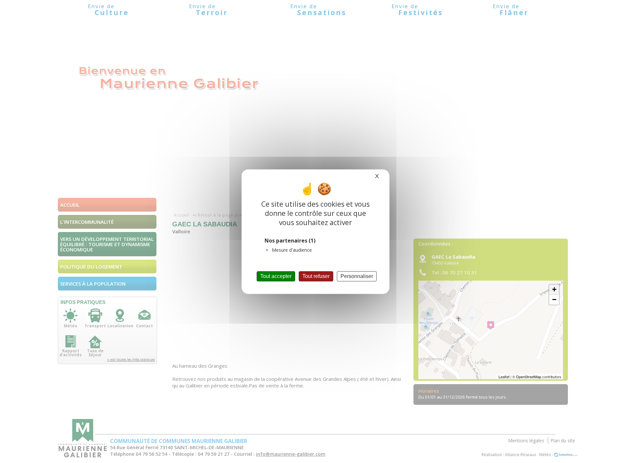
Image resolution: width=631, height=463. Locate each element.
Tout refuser (316, 276)
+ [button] (554, 289)
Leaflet (504, 376)
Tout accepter (276, 276)
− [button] (554, 299)
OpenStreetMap (528, 376)
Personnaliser (356, 276)
